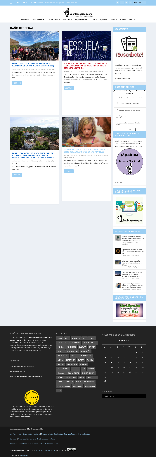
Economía (133, 289)
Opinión (103, 19)
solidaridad (89, 382)
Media (113, 19)
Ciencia (132, 255)
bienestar (61, 343)
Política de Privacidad (36, 444)
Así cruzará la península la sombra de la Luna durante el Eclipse (132, 263)
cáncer (92, 347)
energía (74, 356)
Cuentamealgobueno (86, 155)
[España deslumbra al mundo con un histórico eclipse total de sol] (118, 251)
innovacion (72, 364)
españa (60, 360)
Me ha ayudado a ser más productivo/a (131, 98)
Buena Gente (53, 19)
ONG (89, 377)
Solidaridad (41, 69)
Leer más (17, 83)
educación (85, 351)
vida (59, 390)
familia (90, 360)
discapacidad (72, 351)
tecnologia (90, 386)
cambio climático (90, 343)
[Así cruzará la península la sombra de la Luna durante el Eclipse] (118, 262)
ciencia (60, 347)
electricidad (63, 356)
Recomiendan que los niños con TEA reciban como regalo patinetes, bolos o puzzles (86, 151)
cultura (82, 347)
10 (105, 362)
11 (112, 362)
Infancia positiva (103, 155)
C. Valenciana (33, 69)
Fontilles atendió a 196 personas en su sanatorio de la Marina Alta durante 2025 (33, 65)
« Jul (104, 381)
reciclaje (69, 382)
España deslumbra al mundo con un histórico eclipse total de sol (132, 251)
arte (84, 338)
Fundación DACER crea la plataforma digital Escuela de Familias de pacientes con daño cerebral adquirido (86, 66)
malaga (61, 373)
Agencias (69, 155)
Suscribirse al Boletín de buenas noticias (41, 439)
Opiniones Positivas (70, 434)
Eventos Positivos (84, 434)
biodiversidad (74, 343)
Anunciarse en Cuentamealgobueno (29, 376)
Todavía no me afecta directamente (129, 110)
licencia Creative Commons (45, 450)
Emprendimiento (81, 19)
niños (81, 377)
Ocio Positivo (58, 434)
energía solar (86, 356)
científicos (71, 347)
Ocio (93, 19)
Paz (95, 377)
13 (124, 362)
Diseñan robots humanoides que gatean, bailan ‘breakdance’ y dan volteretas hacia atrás (133, 238)
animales (76, 338)
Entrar (131, 19)
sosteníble (77, 386)
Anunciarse (22, 439)
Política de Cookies (51, 444)
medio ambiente (73, 373)
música (60, 377)
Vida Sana (66, 19)
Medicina (41, 161)
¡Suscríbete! (25, 19)
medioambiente (88, 373)
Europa (81, 360)
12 (118, 362)
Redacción (17, 69)
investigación (63, 369)
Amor (67, 338)
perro (60, 382)
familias (61, 364)
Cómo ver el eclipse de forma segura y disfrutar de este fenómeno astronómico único (132, 274)
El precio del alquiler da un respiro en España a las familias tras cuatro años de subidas (132, 286)
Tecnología (125, 244)
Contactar (13, 439)
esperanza (70, 360)
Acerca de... (14, 444)
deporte (61, 351)
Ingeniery (24, 455)
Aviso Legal (23, 444)
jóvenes (75, 369)
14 (130, 362)
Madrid (91, 369)
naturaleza (71, 377)
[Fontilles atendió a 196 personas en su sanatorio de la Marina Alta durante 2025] (34, 46)
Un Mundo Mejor (38, 19)
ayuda (91, 338)
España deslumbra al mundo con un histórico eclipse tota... (56, 3)
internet (83, 364)
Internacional (134, 242)
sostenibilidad (64, 386)
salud (78, 382)
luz (83, 369)
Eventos (123, 19)
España (83, 71)
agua (60, 338)
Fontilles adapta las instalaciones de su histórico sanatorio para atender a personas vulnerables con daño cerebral (33, 155)
